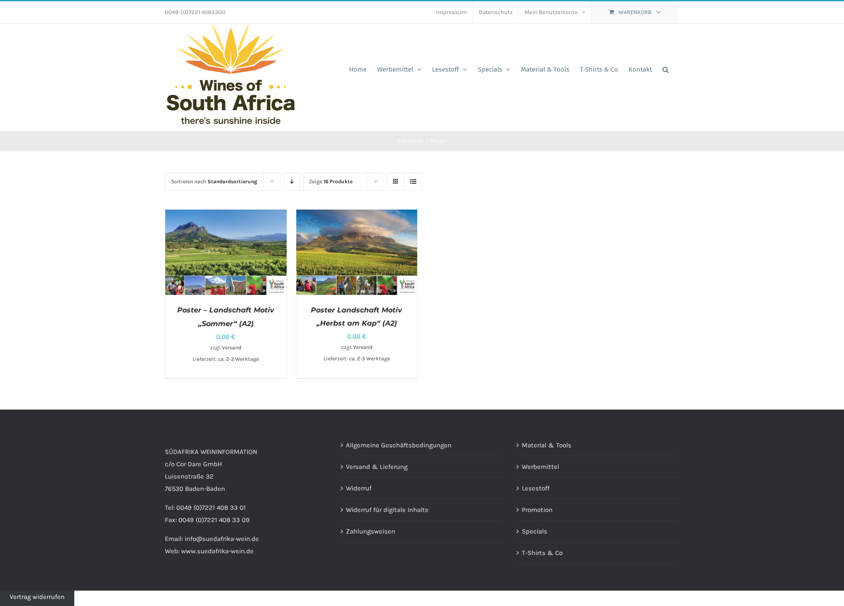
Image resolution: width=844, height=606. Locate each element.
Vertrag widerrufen (37, 597)
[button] (665, 69)
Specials (534, 531)
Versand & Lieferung (376, 467)
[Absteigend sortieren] (291, 182)
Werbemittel (540, 467)
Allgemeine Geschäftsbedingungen (398, 445)
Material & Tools (546, 445)
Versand (231, 348)
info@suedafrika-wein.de (222, 539)
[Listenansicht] (413, 181)
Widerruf (358, 488)
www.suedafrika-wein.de (217, 551)
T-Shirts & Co (542, 553)
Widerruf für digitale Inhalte (387, 510)
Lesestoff (535, 488)
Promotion (537, 510)
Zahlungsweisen (370, 531)
